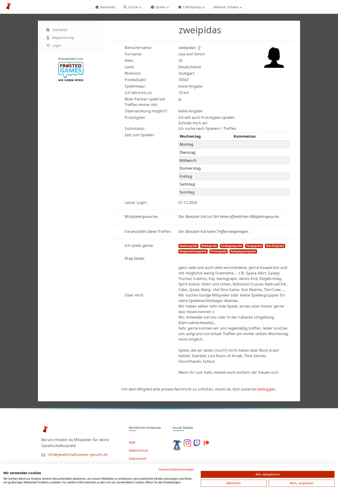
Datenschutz (138, 450)
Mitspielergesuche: (141, 216)
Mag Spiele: (135, 258)
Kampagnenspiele (243, 251)
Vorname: (133, 54)
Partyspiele (254, 246)
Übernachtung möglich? (146, 111)
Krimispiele (218, 251)
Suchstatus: (135, 128)
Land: (129, 66)
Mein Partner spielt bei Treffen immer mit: (145, 102)
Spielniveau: (135, 86)
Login (56, 45)
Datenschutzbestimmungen (176, 469)
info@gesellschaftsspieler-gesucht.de (77, 454)
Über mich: (134, 295)
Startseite (107, 7)
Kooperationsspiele (193, 251)
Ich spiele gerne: (139, 245)
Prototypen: (135, 117)
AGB (132, 442)
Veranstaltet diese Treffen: (148, 231)
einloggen (266, 389)
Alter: (129, 60)
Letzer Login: (136, 202)
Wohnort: (133, 73)
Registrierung (63, 37)
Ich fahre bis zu (138, 92)
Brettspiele (209, 246)
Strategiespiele (231, 246)
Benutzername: (138, 47)
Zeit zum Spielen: (140, 134)
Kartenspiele (188, 246)
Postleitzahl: (135, 79)
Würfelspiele (275, 246)
